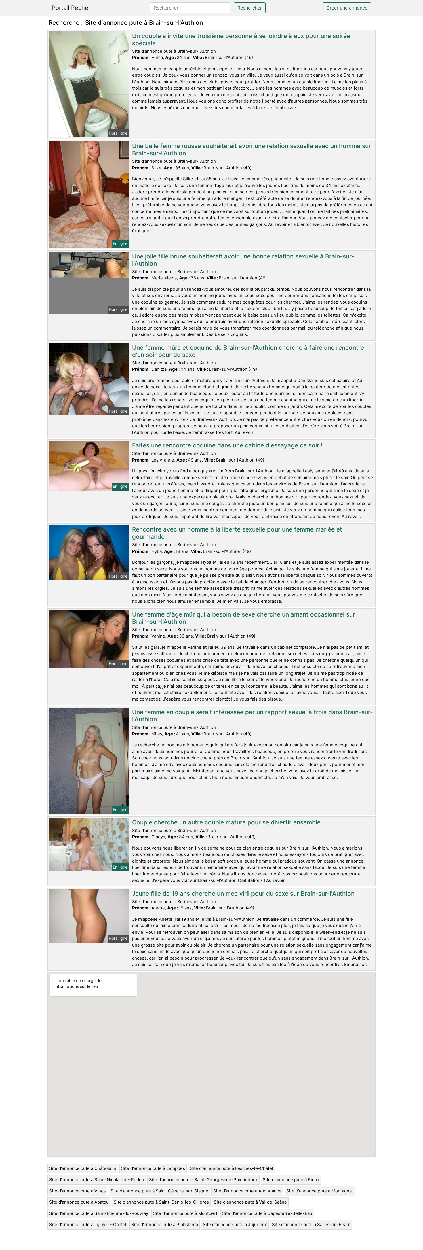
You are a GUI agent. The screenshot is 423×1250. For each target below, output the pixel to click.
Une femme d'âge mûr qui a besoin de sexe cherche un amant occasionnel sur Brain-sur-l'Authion (243, 618)
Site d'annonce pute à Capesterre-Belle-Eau (267, 1213)
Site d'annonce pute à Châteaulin (82, 1168)
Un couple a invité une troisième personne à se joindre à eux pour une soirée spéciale (241, 39)
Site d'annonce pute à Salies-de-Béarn (311, 1224)
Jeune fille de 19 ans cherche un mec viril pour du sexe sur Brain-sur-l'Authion (243, 893)
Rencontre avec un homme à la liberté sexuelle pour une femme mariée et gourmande (237, 533)
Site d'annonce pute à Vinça (77, 1191)
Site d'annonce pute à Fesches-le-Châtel (231, 1168)
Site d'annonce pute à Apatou (79, 1202)
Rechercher (249, 8)
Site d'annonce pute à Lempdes (153, 1168)
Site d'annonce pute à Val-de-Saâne (250, 1202)
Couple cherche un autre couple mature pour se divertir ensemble (226, 822)
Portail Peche (70, 7)
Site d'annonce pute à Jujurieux (235, 1224)
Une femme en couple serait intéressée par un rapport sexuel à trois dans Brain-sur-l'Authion (252, 715)
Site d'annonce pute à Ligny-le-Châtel (87, 1224)
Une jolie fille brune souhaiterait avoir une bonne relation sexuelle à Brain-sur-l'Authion (243, 260)
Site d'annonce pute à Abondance (247, 1191)
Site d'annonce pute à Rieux (291, 1179)
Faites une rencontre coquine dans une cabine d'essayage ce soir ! (227, 445)
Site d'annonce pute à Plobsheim (164, 1224)
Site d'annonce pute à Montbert (185, 1213)
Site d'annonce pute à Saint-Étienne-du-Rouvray (98, 1213)
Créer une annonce (346, 8)
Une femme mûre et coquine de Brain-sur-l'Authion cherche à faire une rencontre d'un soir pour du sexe (248, 351)
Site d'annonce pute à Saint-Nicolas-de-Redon (96, 1179)
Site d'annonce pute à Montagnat (319, 1191)
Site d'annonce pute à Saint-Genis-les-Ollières (161, 1202)
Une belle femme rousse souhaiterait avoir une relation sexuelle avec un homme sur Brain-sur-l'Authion (251, 149)
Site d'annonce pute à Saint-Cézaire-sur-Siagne (159, 1191)
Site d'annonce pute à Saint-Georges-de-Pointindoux (203, 1179)
